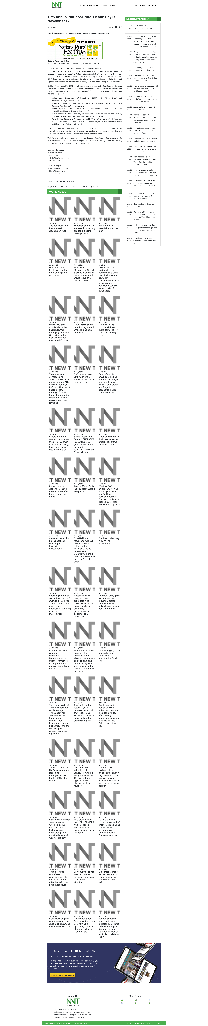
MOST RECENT (93, 5)
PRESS (104, 5)
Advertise (150, 1023)
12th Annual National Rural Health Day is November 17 (83, 186)
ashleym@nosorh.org (56, 171)
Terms (128, 1023)
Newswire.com (95, 69)
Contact (159, 1023)
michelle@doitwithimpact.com (59, 158)
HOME (82, 5)
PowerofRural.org (59, 138)
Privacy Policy (139, 1023)
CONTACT (113, 5)
